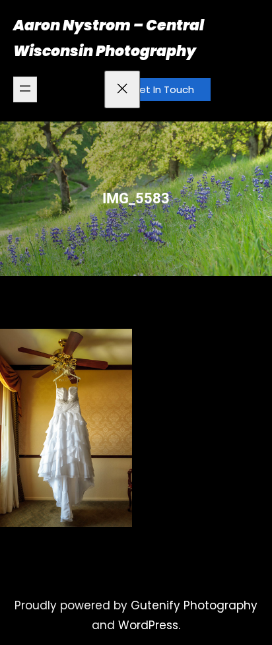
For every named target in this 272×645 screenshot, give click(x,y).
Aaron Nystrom (72, 25)
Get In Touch (162, 89)
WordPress (148, 625)
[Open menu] (25, 89)
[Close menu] (122, 89)
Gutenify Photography (194, 605)
